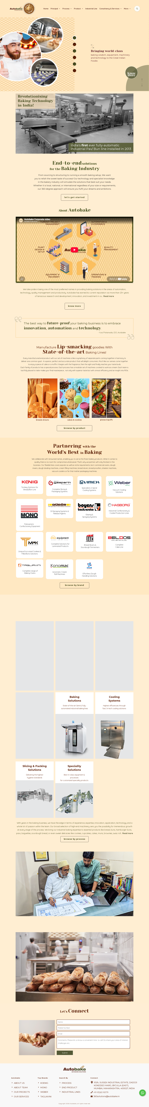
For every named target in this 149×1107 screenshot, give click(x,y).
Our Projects (22, 1092)
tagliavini (45, 1096)
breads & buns (42, 420)
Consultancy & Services (109, 9)
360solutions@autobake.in (106, 1096)
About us (19, 1083)
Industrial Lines (71, 1092)
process (66, 9)
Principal (54, 9)
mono (43, 1087)
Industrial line (91, 9)
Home (45, 9)
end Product (69, 1087)
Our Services (21, 1096)
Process (66, 1083)
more (126, 9)
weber (44, 1092)
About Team (21, 1087)
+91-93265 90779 (100, 1092)
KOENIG (44, 1083)
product (77, 9)
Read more (108, 296)
